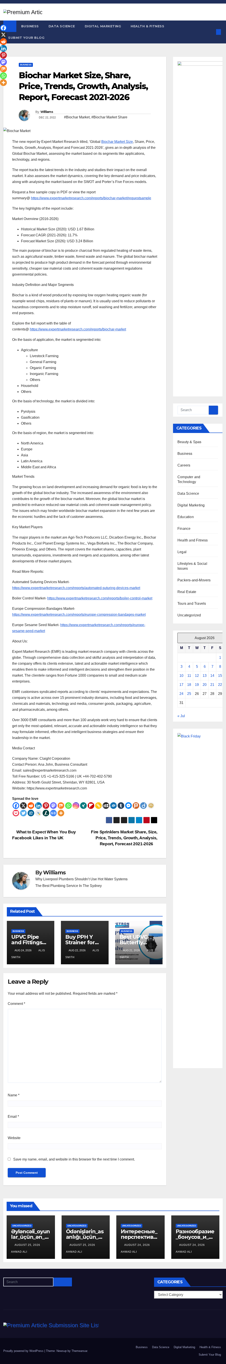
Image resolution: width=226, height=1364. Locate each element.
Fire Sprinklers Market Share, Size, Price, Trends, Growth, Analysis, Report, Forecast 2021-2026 (124, 838)
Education (185, 517)
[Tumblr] (121, 805)
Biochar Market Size (117, 142)
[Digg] (31, 813)
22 (220, 685)
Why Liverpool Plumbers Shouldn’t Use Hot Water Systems (81, 879)
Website (14, 1138)
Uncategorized (189, 615)
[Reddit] (31, 805)
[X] (23, 805)
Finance (183, 528)
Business (30, 26)
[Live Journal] (38, 813)
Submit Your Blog (26, 38)
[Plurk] (136, 805)
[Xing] (83, 805)
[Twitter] (23, 813)
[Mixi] (151, 805)
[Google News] (53, 813)
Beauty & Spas (189, 442)
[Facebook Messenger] (128, 805)
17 (181, 685)
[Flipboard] (91, 805)
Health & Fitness (147, 26)
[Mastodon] (53, 805)
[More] (61, 813)
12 (197, 675)
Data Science (62, 26)
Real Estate (186, 592)
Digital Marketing (103, 26)
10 (181, 675)
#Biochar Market (77, 117)
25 (189, 694)
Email (13, 1116)
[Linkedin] (38, 805)
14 (212, 675)
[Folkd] (113, 805)
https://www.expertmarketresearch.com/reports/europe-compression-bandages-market (79, 614)
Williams (46, 112)
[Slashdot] (46, 813)
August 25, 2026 (28, 1244)
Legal (181, 552)
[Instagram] (76, 805)
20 (205, 685)
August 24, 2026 (137, 1244)
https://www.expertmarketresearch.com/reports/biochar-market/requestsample (91, 198)
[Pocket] (16, 813)
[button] (211, 32)
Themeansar (79, 1351)
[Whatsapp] (68, 805)
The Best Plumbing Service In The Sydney (68, 886)
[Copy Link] (98, 805)
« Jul (181, 716)
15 (220, 675)
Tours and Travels (191, 603)
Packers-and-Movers (194, 580)
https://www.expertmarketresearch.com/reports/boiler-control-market (99, 598)
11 (189, 675)
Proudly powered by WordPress (23, 1351)
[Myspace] (106, 805)
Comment (16, 1004)
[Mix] (61, 805)
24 (181, 694)
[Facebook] (16, 805)
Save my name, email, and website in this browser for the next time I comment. (74, 1159)
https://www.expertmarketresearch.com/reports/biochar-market (78, 329)
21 (212, 685)
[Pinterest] (46, 805)
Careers (183, 465)
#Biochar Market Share (109, 117)
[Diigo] (143, 805)
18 (189, 685)
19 (197, 685)
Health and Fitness (192, 540)
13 (205, 675)
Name (13, 1095)
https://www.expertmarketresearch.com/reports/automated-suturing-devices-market (76, 588)
